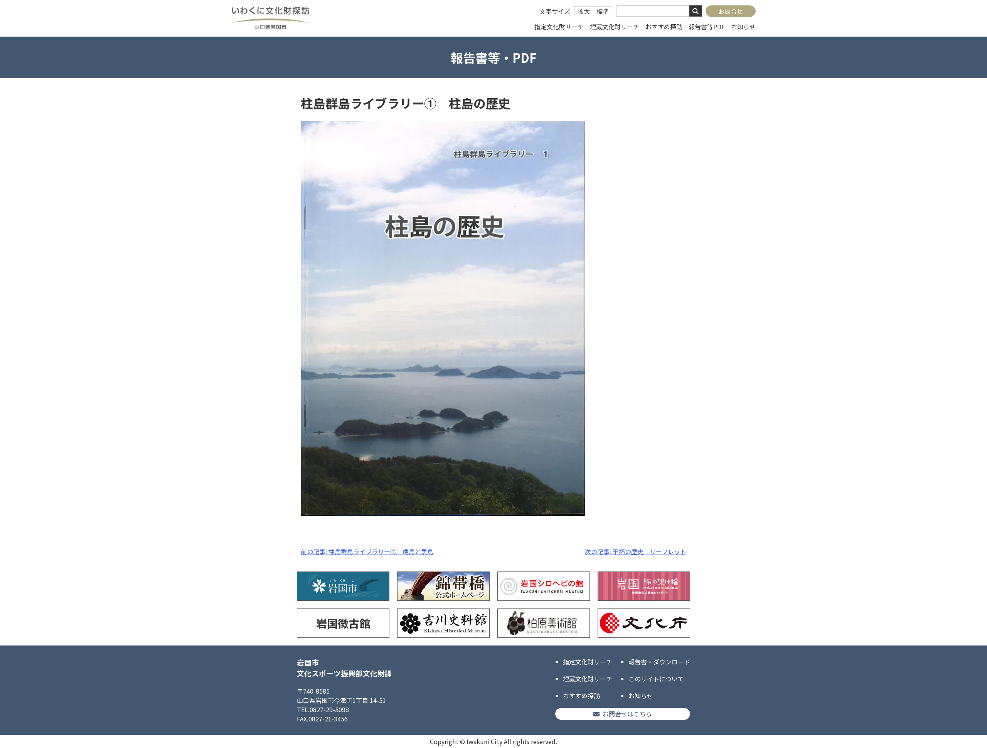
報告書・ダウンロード (659, 661)
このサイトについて (656, 678)
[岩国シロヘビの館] (543, 586)
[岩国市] (343, 586)
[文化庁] (644, 623)
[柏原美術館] (543, 623)
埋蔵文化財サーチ (614, 26)
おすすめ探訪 (663, 26)
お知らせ (743, 26)
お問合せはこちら (627, 713)
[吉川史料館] (443, 623)
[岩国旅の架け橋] (644, 586)
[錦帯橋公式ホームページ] (443, 586)
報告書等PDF (707, 26)
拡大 (584, 11)
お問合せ (730, 11)
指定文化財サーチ (559, 26)
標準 (602, 11)
